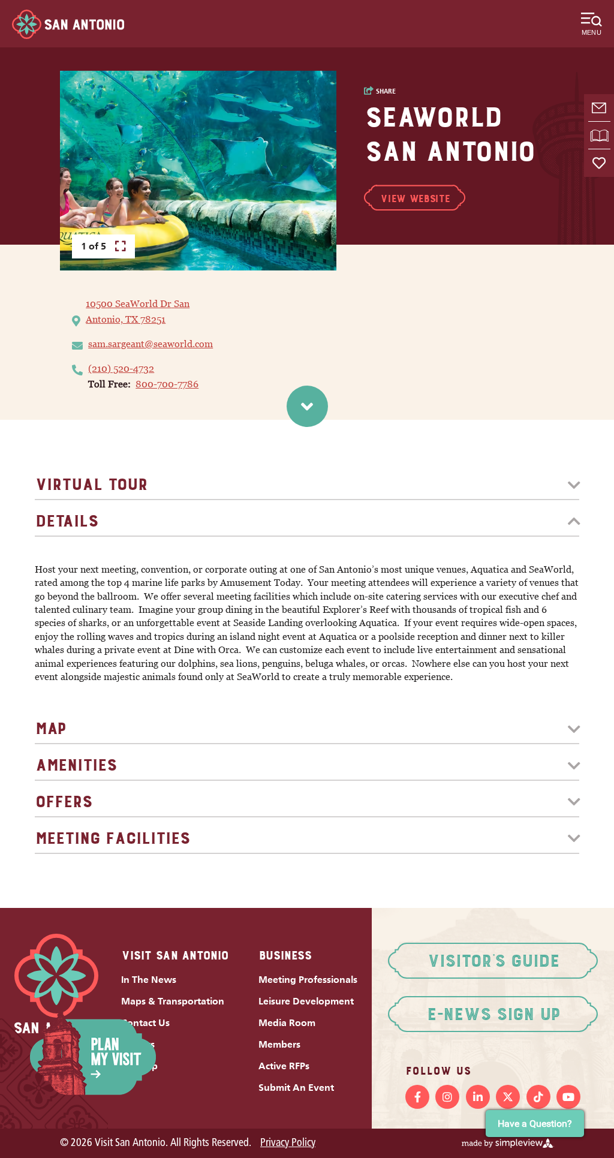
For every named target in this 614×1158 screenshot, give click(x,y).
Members (279, 1044)
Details (66, 521)
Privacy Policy (287, 1143)
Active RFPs (283, 1066)
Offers (63, 801)
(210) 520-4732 (121, 368)
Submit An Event (296, 1087)
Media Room (286, 1022)
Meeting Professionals (307, 979)
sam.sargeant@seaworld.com (150, 344)
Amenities (75, 765)
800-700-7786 (167, 384)
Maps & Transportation (172, 1001)
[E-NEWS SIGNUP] (599, 108)
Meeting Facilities (112, 838)
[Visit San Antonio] (68, 24)
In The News (148, 979)
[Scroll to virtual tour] (307, 406)
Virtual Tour (91, 484)
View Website (414, 198)
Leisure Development (306, 1001)
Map (50, 728)
